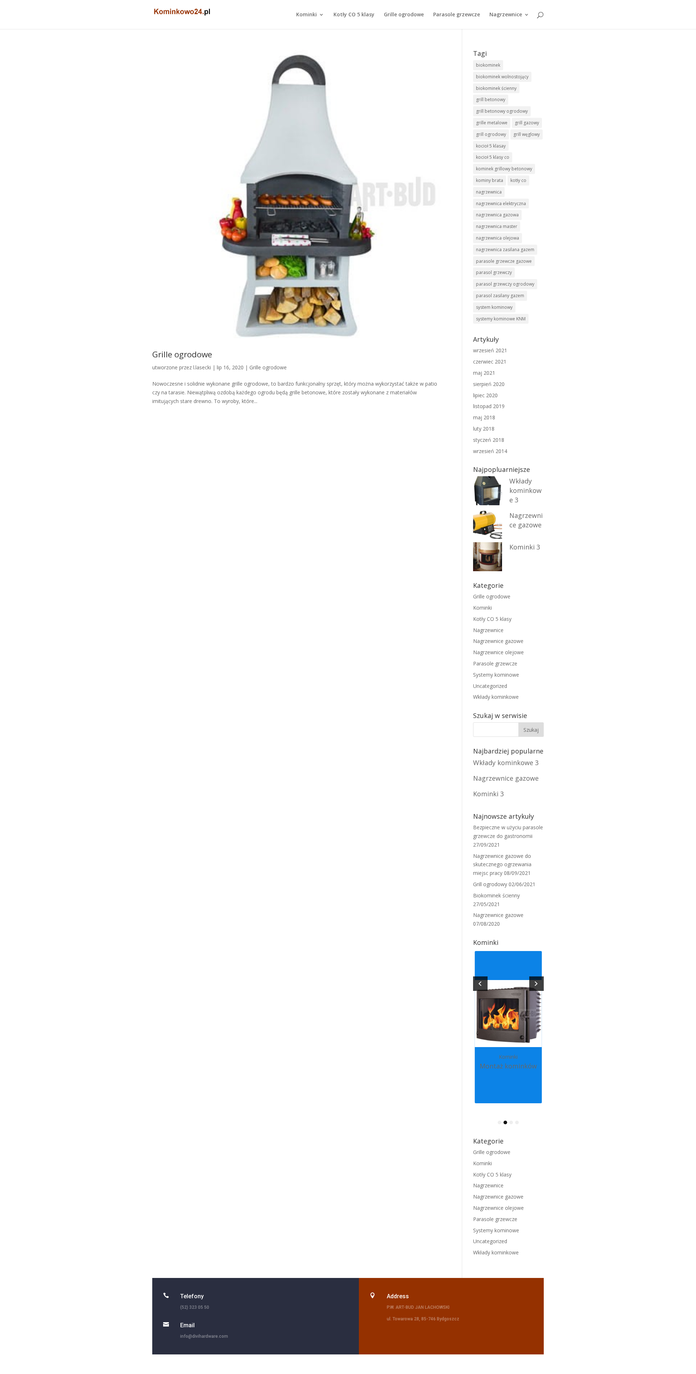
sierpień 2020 (489, 384)
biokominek (488, 65)
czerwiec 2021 (489, 361)
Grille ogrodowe (404, 15)
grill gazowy (527, 123)
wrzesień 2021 (490, 350)
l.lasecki (202, 367)
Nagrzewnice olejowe (498, 652)
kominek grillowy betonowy (504, 169)
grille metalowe (492, 123)
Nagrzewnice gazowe (498, 641)
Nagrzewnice (505, 15)
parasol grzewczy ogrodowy (505, 284)
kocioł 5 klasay (491, 146)
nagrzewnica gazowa (497, 215)
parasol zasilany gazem (500, 295)
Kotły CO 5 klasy (354, 15)
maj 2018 (484, 417)
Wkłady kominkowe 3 (525, 490)
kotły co (518, 180)
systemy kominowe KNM (501, 319)
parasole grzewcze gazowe (504, 261)
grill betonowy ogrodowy (502, 111)
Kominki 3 (524, 547)
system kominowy (494, 307)
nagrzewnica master (496, 226)
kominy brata (489, 180)
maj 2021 (484, 372)
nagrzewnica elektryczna (501, 203)
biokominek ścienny (496, 88)
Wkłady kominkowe (496, 696)
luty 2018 (483, 428)
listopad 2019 (489, 406)
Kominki (306, 15)
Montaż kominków (508, 1066)
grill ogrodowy (491, 134)
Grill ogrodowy (490, 884)
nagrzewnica (489, 192)
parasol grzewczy (494, 272)
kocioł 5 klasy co (492, 157)
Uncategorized (490, 685)
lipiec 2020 (485, 395)
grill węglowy (526, 134)
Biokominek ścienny (496, 895)
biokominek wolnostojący (502, 77)
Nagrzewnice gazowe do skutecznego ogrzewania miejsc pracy (502, 864)
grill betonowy (490, 99)
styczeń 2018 (488, 439)
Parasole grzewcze (456, 15)
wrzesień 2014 (490, 451)
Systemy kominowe (496, 674)
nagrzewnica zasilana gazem (505, 249)
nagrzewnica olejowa (497, 238)
